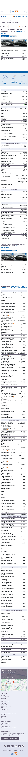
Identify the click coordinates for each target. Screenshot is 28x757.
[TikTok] (23, 746)
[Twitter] (8, 746)
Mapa (13, 674)
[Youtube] (15, 746)
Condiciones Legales (5, 724)
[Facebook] (5, 746)
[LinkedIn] (12, 746)
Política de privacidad (5, 726)
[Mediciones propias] (10, 26)
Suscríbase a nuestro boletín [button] (10, 738)
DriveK (2, 717)
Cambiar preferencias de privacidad (8, 727)
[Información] (0, 26)
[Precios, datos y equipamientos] (7, 26)
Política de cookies (5, 723)
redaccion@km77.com (6, 696)
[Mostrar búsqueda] (25, 11)
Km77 (14, 11)
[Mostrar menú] (2, 11)
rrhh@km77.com (4, 709)
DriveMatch (3, 716)
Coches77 (3, 714)
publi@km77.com (5, 701)
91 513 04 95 (10, 677)
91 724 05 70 (12, 676)
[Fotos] (3, 26)
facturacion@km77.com (6, 706)
